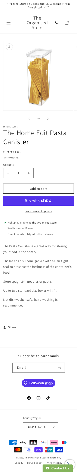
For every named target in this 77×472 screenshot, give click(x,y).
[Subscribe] (60, 368)
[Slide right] (48, 118)
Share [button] (12, 327)
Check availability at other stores (30, 234)
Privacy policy (54, 462)
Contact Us (59, 468)
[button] (8, 22)
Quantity (8, 165)
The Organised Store (36, 457)
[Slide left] (29, 118)
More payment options (38, 211)
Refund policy (34, 462)
